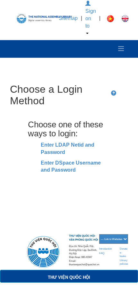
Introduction (105, 248)
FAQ (101, 253)
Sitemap (68, 18)
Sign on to (90, 18)
